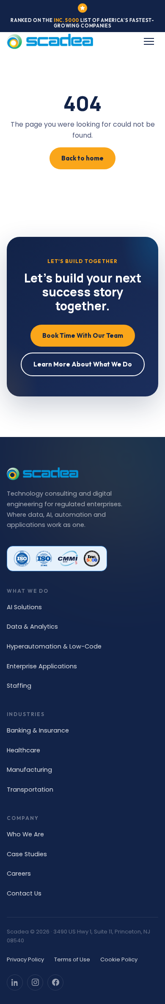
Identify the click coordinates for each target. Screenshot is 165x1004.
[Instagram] (35, 982)
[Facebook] (55, 982)
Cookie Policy (119, 959)
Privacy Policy (25, 959)
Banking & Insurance (38, 730)
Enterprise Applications (42, 666)
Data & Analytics (32, 626)
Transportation (30, 789)
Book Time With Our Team (82, 335)
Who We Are (25, 834)
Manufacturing (29, 769)
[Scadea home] (50, 41)
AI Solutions (24, 607)
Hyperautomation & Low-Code (54, 646)
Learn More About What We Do (82, 364)
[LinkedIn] (15, 982)
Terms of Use (72, 959)
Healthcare (23, 750)
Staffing (19, 685)
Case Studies (27, 854)
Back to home (82, 158)
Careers (19, 873)
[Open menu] (149, 41)
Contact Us (24, 893)
